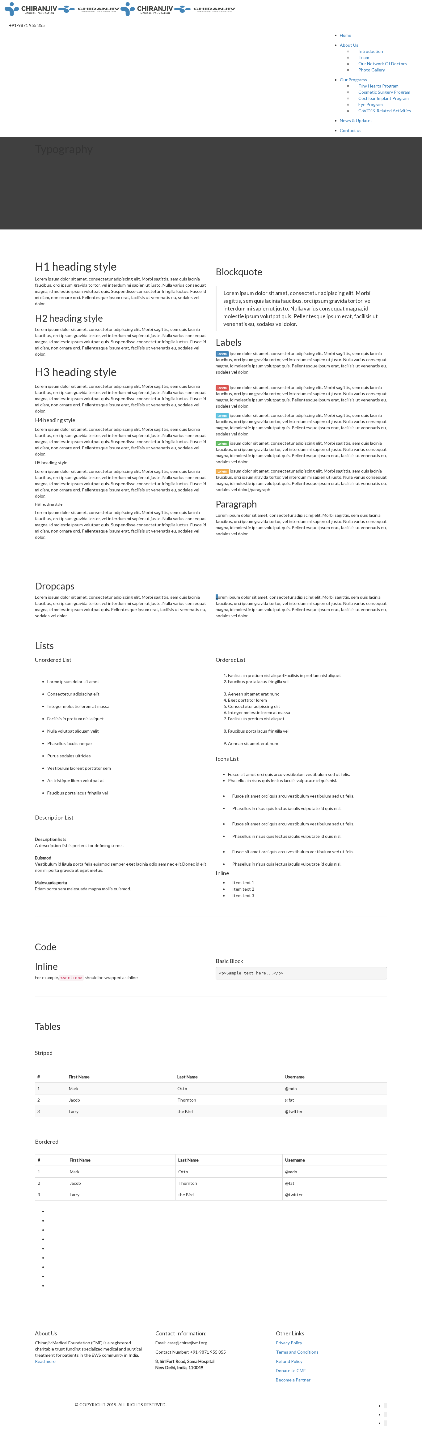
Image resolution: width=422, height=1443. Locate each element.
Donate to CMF (291, 1370)
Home (345, 35)
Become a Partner (293, 1379)
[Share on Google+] (49, 1239)
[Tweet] (49, 1229)
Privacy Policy (289, 1342)
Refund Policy (289, 1361)
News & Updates (356, 120)
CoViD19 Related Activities (384, 110)
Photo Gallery (371, 69)
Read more (45, 1361)
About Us (349, 45)
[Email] (49, 1285)
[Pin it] (49, 1257)
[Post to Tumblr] (49, 1248)
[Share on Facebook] (49, 1220)
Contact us (350, 130)
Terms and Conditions (297, 1352)
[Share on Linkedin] (49, 1267)
